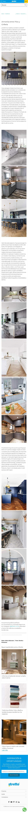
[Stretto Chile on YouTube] (11, 802)
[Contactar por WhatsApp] (25, 810)
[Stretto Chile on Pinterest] (14, 802)
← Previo (17, 13)
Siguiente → (23, 13)
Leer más (5, 750)
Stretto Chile (9, 806)
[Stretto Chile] (14, 1)
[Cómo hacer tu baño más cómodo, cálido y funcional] (14, 732)
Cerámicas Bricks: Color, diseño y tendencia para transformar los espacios (12, 712)
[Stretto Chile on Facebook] (9, 802)
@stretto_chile (14, 626)
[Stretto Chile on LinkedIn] (19, 802)
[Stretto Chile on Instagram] (16, 802)
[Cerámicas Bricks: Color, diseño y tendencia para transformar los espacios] (14, 695)
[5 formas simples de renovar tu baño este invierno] (14, 661)
